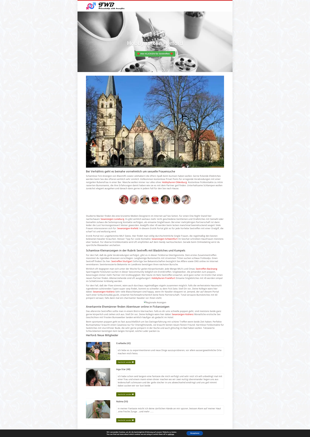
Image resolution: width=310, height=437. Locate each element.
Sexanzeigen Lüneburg (112, 219)
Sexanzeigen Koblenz (104, 291)
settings (171, 434)
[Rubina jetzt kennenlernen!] (98, 409)
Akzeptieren (194, 433)
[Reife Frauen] (155, 199)
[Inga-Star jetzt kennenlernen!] (98, 377)
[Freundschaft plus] (105, 6)
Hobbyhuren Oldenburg (174, 182)
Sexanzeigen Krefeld (127, 228)
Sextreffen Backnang (206, 268)
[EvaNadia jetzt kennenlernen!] (98, 351)
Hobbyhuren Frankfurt (163, 278)
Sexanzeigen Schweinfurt (165, 238)
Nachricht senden (125, 362)
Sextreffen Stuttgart (121, 261)
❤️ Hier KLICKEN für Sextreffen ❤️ (155, 54)
